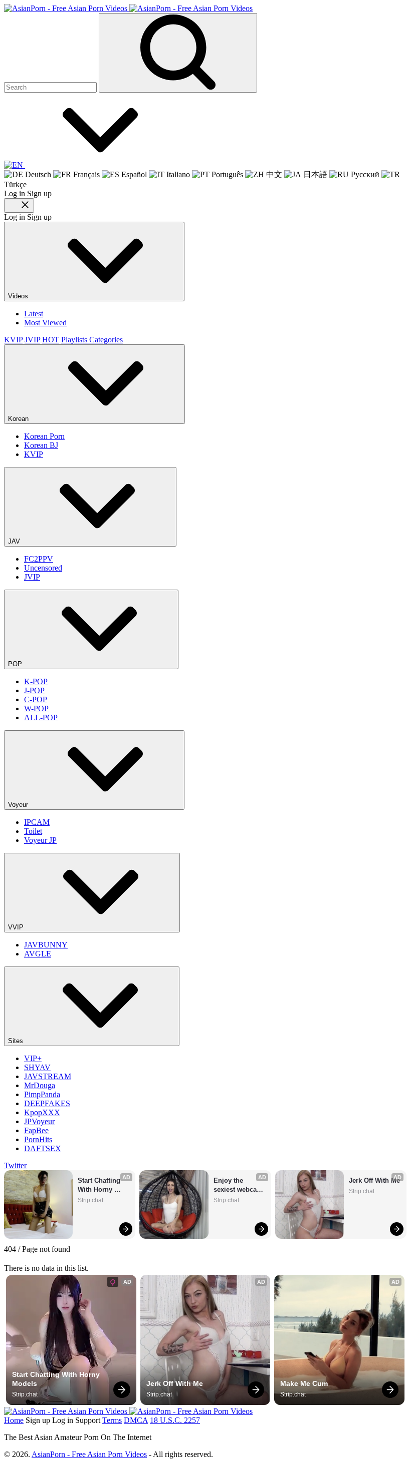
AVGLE (37, 953)
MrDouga (39, 1085)
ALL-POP (41, 717)
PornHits (38, 1139)
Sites (16, 1041)
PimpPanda (42, 1094)
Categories (106, 339)
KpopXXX (42, 1112)
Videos (19, 296)
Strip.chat (90, 1200)
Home (14, 1420)
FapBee (36, 1130)
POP (16, 664)
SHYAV (37, 1067)
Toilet (33, 831)
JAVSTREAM (47, 1076)
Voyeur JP (40, 840)
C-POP (35, 699)
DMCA (136, 1420)
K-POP (36, 681)
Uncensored (43, 568)
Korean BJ (41, 445)
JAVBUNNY (46, 944)
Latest (33, 313)
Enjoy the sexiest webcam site (239, 1185)
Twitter (15, 1165)
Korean (19, 418)
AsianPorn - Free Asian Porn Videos (89, 1454)
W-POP (36, 708)
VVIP (17, 927)
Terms (112, 1420)
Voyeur (19, 804)
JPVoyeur (39, 1121)
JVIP (32, 339)
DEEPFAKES (47, 1103)
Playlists (75, 339)
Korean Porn (44, 436)
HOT (50, 339)
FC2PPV (38, 559)
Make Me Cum (304, 1383)
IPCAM (37, 822)
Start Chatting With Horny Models (100, 1185)
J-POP (34, 690)
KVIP (13, 339)
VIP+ (33, 1058)
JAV (15, 541)
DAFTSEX (42, 1148)
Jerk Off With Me (374, 1180)
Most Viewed (45, 322)
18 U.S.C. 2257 (175, 1420)
